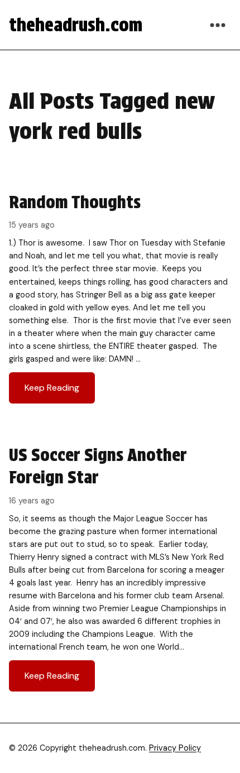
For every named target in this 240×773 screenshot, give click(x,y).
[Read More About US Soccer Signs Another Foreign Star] (120, 567)
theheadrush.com (75, 25)
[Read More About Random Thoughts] (120, 297)
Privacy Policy (175, 748)
